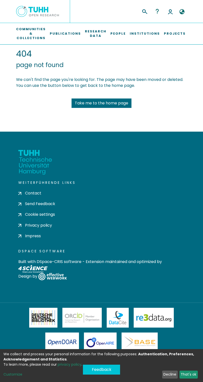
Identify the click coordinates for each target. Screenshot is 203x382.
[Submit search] (144, 11)
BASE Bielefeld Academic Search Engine (139, 342)
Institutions (145, 33)
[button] (182, 12)
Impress (33, 236)
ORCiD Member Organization (82, 317)
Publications (65, 33)
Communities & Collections (31, 33)
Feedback (101, 369)
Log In (170, 11)
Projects (175, 33)
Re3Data (153, 317)
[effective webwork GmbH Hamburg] (52, 276)
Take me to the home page (101, 103)
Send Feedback (40, 204)
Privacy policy (38, 225)
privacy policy (69, 364)
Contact (33, 193)
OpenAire (100, 342)
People (118, 33)
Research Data (95, 33)
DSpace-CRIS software (59, 261)
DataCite (117, 317)
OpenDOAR (62, 342)
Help (157, 11)
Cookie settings (40, 214)
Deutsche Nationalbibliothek (43, 317)
